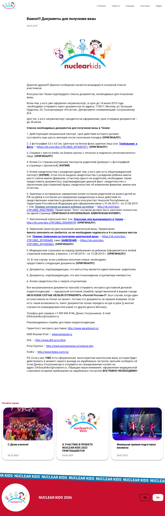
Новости (116, 6)
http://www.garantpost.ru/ (83, 328)
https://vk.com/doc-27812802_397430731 (62, 146)
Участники (145, 6)
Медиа (159, 6)
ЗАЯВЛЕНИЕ (69, 240)
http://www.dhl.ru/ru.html (50, 340)
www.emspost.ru (62, 334)
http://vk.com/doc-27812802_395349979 (51, 222)
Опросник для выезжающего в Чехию (98, 219)
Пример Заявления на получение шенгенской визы (65, 236)
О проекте (101, 6)
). (87, 146)
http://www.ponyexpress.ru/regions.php (69, 346)
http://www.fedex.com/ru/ (53, 352)
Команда (130, 6)
